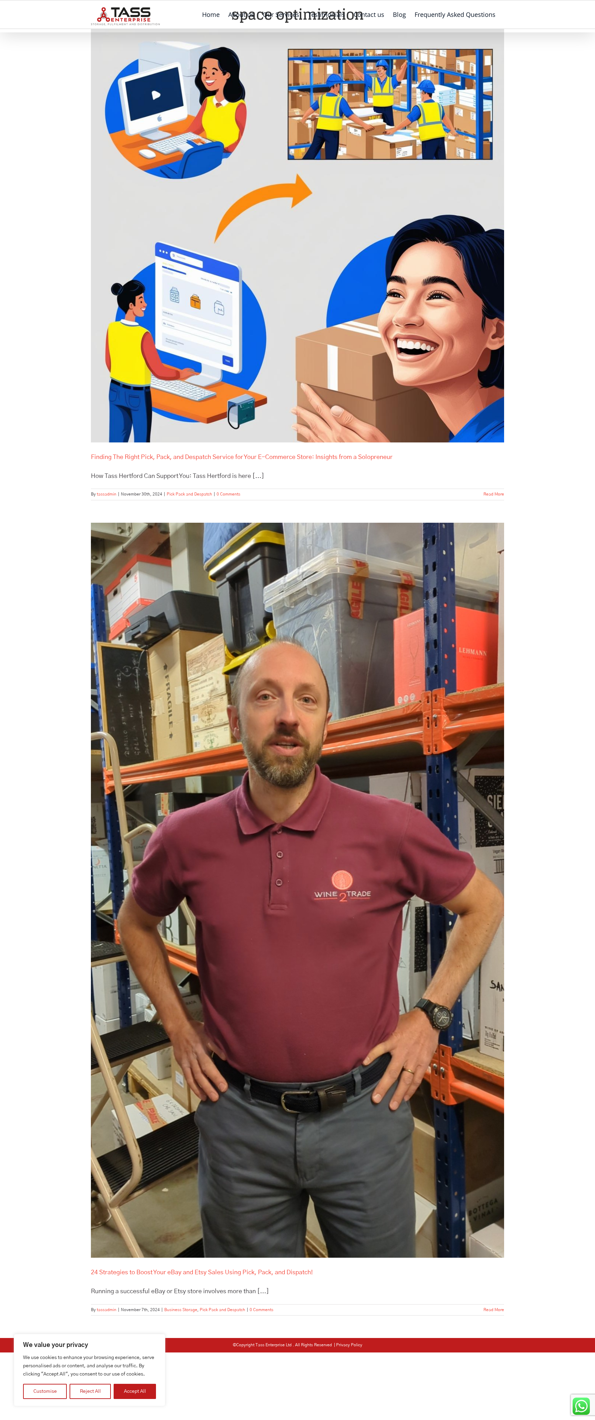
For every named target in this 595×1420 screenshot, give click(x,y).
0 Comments (228, 494)
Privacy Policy (349, 1345)
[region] (89, 1370)
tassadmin (106, 494)
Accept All (135, 1391)
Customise (45, 1391)
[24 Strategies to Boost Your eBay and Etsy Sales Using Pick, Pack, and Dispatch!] (297, 890)
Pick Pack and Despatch (189, 494)
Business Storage (180, 1310)
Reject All (90, 1391)
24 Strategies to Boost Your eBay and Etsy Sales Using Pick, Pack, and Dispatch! (202, 1272)
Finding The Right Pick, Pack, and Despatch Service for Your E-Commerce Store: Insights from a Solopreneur (242, 457)
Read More (493, 494)
